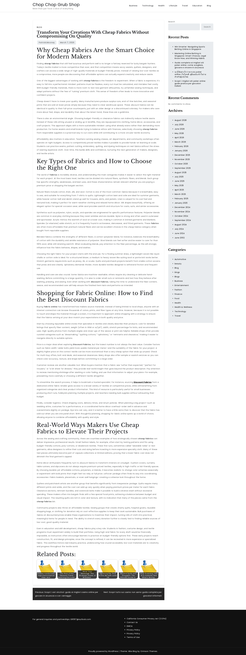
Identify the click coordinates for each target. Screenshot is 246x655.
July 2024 (179, 229)
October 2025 (181, 163)
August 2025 (181, 172)
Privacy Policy (133, 630)
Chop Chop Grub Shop (56, 4)
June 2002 (180, 237)
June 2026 (180, 129)
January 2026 (181, 150)
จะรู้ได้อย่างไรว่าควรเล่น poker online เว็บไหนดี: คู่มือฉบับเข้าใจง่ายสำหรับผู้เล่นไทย (190, 74)
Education (197, 5)
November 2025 (182, 159)
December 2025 (182, 155)
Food (177, 298)
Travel (185, 5)
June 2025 (179, 181)
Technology (148, 5)
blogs (177, 272)
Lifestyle (173, 5)
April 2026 (179, 137)
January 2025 (181, 203)
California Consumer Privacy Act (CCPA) (147, 618)
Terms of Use (133, 637)
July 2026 (179, 124)
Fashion (178, 289)
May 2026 (179, 133)
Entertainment (182, 285)
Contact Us (132, 622)
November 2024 (182, 211)
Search (171, 21)
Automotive (180, 259)
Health (161, 5)
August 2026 (181, 120)
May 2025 (179, 185)
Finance (178, 294)
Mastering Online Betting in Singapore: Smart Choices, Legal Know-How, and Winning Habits (190, 56)
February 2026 (181, 146)
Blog (209, 5)
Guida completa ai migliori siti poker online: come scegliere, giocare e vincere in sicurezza (189, 65)
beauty (178, 263)
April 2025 (179, 190)
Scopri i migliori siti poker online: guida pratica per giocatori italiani (190, 83)
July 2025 (179, 176)
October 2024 (181, 216)
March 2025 (180, 194)
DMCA (129, 626)
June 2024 (180, 233)
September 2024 (183, 220)
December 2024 (182, 207)
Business (133, 5)
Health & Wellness (183, 307)
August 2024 (181, 224)
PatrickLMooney (47, 42)
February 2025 (181, 198)
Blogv (177, 276)
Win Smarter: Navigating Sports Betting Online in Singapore (190, 47)
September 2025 (183, 168)
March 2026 (180, 142)
